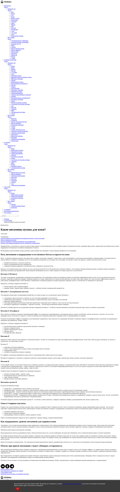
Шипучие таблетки (17, 136)
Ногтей (13, 28)
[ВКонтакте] (3, 466)
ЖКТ (12, 110)
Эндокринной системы (18, 112)
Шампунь (14, 55)
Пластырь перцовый (17, 125)
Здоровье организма (10, 59)
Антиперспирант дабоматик (19, 40)
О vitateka (7, 209)
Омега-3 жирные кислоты (8, 240)
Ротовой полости (16, 166)
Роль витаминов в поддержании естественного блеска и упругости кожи (22, 238)
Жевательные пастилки (18, 172)
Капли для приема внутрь (19, 121)
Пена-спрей (14, 52)
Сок (12, 183)
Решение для (11, 9)
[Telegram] (12, 466)
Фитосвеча (14, 134)
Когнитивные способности (19, 83)
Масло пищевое (16, 123)
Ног (12, 26)
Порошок (14, 137)
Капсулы (14, 118)
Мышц (13, 25)
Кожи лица (14, 20)
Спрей (13, 58)
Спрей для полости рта (18, 129)
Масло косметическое (17, 48)
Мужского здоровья (17, 90)
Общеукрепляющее (17, 93)
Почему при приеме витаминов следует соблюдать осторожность (20, 243)
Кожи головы (15, 18)
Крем (12, 45)
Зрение (13, 80)
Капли (13, 56)
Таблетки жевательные (18, 133)
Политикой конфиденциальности (71, 483)
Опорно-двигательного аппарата (21, 94)
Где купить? (7, 212)
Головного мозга (16, 75)
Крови (13, 164)
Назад (6, 7)
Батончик (14, 177)
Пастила (13, 179)
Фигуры (13, 107)
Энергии (14, 109)
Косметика (7, 5)
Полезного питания (17, 99)
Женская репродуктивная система (21, 77)
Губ (12, 15)
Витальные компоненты (11, 211)
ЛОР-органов (15, 88)
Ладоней (13, 21)
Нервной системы (16, 91)
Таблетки (14, 120)
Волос (13, 13)
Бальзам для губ (16, 44)
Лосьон (13, 47)
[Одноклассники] (7, 466)
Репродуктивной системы (19, 102)
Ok (17, 489)
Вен (12, 12)
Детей (13, 114)
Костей (13, 85)
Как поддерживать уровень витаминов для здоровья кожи (18, 241)
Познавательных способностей (20, 98)
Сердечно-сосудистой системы (20, 104)
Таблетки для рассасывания (19, 131)
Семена (13, 182)
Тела (12, 34)
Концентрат (14, 141)
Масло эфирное (16, 50)
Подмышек (14, 29)
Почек (13, 101)
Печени (13, 96)
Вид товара (11, 37)
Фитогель (14, 53)
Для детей (7, 187)
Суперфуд (7, 142)
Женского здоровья (17, 79)
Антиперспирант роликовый (20, 42)
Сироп (13, 126)
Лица (12, 23)
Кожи (13, 17)
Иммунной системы (17, 36)
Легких (13, 87)
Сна (12, 106)
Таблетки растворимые (18, 139)
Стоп (12, 31)
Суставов (14, 32)
